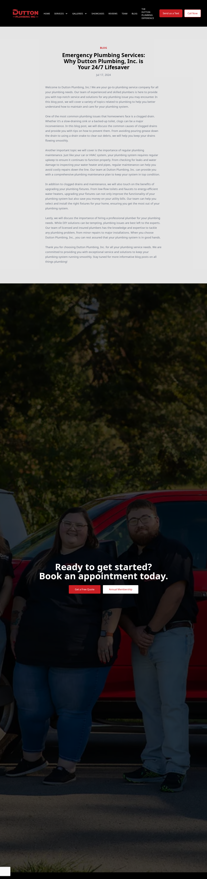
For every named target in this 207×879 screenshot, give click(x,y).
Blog (134, 13)
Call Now (193, 13)
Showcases (98, 13)
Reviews (113, 13)
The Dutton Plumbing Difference (148, 14)
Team (124, 13)
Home (47, 13)
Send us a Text (171, 13)
